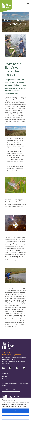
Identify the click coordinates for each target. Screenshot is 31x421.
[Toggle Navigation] (28, 3)
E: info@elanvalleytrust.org (11, 355)
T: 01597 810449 (8, 353)
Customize (15, 414)
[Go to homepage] (15, 345)
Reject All (15, 417)
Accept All (15, 410)
